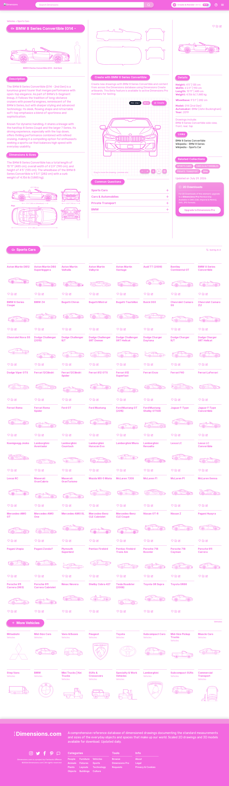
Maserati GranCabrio (41, 480)
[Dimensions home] (11, 5)
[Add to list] (217, 26)
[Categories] (222, 5)
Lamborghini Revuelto (150, 445)
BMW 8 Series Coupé (15, 303)
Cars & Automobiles (207, 166)
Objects (72, 771)
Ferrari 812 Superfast (122, 374)
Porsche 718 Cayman (178, 550)
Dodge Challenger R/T (72, 339)
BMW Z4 (39, 302)
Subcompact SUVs (182, 672)
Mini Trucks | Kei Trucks (71, 674)
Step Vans (13, 672)
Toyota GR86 (179, 584)
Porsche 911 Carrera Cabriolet (45, 586)
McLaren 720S (125, 478)
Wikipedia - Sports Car (188, 147)
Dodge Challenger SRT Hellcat (127, 339)
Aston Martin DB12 (18, 266)
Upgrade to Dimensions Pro (199, 210)
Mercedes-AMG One (43, 515)
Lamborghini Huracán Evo (97, 445)
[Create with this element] (220, 26)
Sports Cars (23, 21)
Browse (116, 759)
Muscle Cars (205, 634)
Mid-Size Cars (42, 634)
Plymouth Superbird (68, 550)
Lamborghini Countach (69, 445)
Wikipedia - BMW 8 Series (190, 143)
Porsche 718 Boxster (150, 550)
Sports (96, 763)
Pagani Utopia (15, 548)
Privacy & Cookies (145, 767)
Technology (99, 767)
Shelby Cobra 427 (99, 584)
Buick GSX (149, 302)
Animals (72, 763)
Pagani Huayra (207, 513)
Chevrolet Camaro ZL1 (209, 303)
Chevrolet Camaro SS (182, 303)
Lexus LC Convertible (205, 445)
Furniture (84, 759)
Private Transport (188, 171)
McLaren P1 (177, 478)
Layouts (83, 767)
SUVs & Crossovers (96, 674)
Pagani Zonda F (43, 548)
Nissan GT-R (150, 513)
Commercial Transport (205, 674)
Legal (138, 763)
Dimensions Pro (120, 763)
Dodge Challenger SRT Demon (100, 339)
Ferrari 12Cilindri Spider (71, 374)
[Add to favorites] (213, 26)
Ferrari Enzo (150, 372)
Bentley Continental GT (180, 268)
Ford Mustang (97, 407)
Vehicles (11, 21)
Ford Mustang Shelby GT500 (152, 409)
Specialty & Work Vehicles (126, 674)
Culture (97, 771)
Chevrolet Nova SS (18, 337)
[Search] (149, 5)
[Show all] (153, 171)
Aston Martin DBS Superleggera (45, 268)
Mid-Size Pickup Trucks (180, 635)
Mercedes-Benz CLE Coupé (126, 515)
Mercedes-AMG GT (16, 515)
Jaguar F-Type (179, 407)
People (71, 759)
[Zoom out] (142, 171)
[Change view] (164, 171)
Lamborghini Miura (127, 443)
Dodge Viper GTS (17, 372)
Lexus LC (176, 443)
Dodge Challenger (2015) (45, 339)
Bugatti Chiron (70, 302)
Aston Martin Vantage (124, 268)
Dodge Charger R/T (180, 339)
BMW (205, 171)
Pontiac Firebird (98, 548)
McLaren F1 (150, 478)
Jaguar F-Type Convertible (207, 409)
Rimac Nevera (70, 584)
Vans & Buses (70, 634)
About (138, 759)
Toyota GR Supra (153, 584)
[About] (216, 5)
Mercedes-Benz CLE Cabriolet (98, 515)
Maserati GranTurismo (69, 480)
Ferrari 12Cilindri (44, 372)
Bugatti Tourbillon (127, 302)
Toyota (120, 634)
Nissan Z (176, 513)
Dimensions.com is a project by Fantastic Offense (39, 759)
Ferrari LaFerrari (208, 372)
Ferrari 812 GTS (98, 372)
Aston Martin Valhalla (70, 268)
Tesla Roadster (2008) (125, 586)
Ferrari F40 (177, 372)
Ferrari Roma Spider (42, 409)
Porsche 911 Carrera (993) (15, 586)
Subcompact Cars (154, 634)
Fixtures (83, 763)
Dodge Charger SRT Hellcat (207, 339)
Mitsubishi (13, 634)
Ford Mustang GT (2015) (126, 409)
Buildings (84, 771)
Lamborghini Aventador (41, 445)
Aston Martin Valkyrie (97, 268)
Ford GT (66, 407)
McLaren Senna (207, 478)
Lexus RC (12, 478)
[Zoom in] (147, 171)
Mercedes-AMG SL (73, 513)
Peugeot (94, 634)
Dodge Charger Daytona (152, 339)
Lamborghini (150, 672)
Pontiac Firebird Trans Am (125, 550)
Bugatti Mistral (98, 302)
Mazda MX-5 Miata (100, 478)
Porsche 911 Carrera (205, 550)
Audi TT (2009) (152, 266)
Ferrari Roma (14, 407)
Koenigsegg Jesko (18, 443)
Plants (71, 767)
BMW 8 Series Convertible (190, 140)
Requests (117, 767)
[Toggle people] (159, 171)
